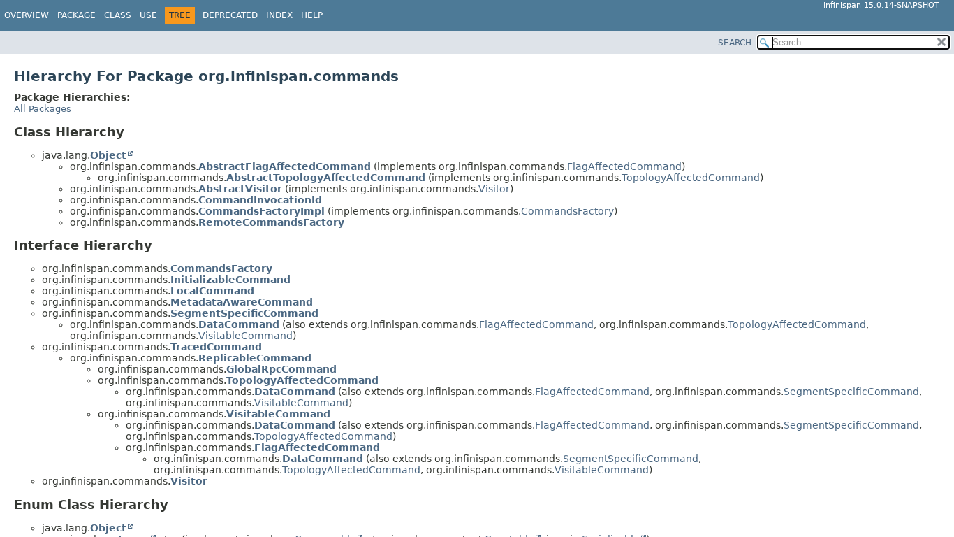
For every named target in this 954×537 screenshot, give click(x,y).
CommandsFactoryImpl (261, 211)
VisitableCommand (245, 335)
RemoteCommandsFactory (271, 222)
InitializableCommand (230, 279)
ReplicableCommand (254, 358)
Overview (26, 15)
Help (312, 15)
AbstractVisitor (240, 188)
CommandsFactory (567, 211)
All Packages (42, 108)
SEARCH (734, 43)
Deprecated (230, 15)
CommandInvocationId (260, 200)
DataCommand (238, 324)
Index (279, 15)
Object (108, 155)
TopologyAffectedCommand (691, 177)
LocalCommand (212, 290)
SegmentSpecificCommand (244, 313)
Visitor (494, 188)
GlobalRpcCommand (281, 369)
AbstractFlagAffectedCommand (284, 166)
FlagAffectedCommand (624, 166)
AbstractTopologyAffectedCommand (325, 177)
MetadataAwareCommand (241, 302)
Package (76, 15)
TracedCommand (216, 346)
